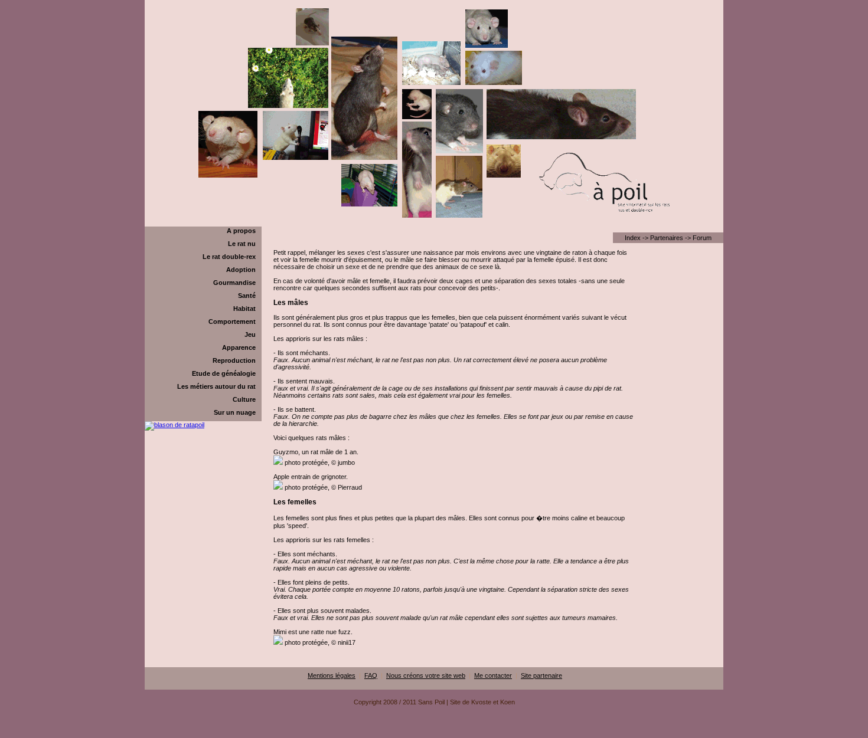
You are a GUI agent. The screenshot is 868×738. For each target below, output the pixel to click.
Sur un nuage (235, 412)
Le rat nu (242, 243)
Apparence (239, 347)
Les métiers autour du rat (216, 386)
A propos (241, 230)
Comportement (232, 321)
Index (633, 237)
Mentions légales (331, 675)
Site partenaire (541, 675)
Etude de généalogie (224, 373)
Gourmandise (234, 282)
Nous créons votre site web (425, 675)
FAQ (370, 675)
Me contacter (493, 675)
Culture (244, 399)
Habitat (244, 308)
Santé (247, 295)
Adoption (241, 269)
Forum (702, 237)
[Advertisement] (434, 733)
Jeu (250, 334)
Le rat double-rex (229, 256)
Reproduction (234, 360)
